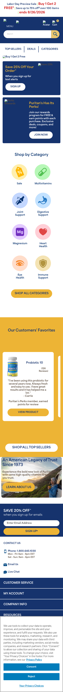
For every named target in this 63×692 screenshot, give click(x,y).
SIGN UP (15, 86)
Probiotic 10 (34, 363)
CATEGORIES (49, 49)
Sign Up (31, 531)
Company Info (15, 604)
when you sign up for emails (23, 512)
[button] (47, 23)
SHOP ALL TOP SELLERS (31, 447)
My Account (14, 593)
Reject (31, 677)
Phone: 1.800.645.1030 (22, 551)
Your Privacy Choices (31, 686)
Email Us (13, 564)
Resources (12, 615)
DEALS (31, 49)
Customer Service (18, 583)
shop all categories (31, 293)
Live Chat (14, 572)
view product (28, 412)
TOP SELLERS (13, 49)
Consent (32, 667)
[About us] (18, 487)
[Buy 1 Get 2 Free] (31, 56)
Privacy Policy (34, 660)
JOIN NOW (41, 135)
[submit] (55, 34)
